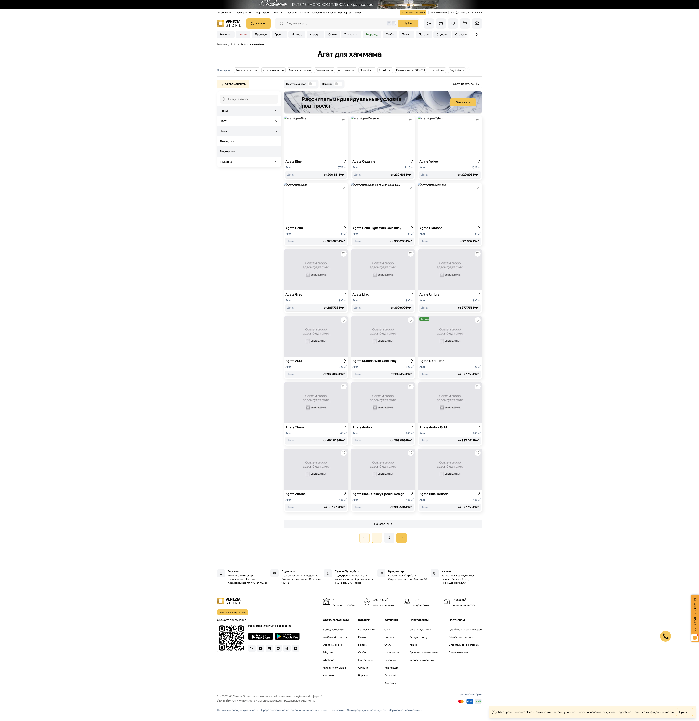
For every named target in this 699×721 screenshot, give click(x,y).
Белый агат (385, 70)
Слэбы (390, 34)
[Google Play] (287, 636)
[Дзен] (278, 648)
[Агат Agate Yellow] (450, 148)
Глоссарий (390, 675)
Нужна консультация (335, 667)
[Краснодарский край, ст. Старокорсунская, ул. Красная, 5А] (403, 575)
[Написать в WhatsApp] (452, 12)
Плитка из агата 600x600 (410, 70)
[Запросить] (383, 102)
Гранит (279, 34)
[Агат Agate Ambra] (383, 414)
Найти (408, 23)
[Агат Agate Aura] (316, 347)
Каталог (261, 23)
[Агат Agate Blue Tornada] (450, 480)
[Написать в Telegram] (457, 12)
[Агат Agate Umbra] (450, 281)
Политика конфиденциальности (237, 710)
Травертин (351, 34)
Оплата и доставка (420, 629)
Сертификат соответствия (406, 710)
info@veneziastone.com (335, 637)
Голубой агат (456, 70)
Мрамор (296, 34)
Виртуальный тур (419, 637)
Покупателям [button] (243, 12)
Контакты (358, 12)
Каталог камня (366, 629)
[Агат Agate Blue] (316, 148)
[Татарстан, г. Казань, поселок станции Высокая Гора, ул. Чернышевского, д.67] (456, 577)
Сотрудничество (458, 652)
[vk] (252, 648)
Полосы (424, 34)
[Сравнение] (441, 23)
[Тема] (429, 23)
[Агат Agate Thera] (316, 414)
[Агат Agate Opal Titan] (450, 347)
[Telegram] (287, 648)
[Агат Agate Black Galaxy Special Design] (383, 480)
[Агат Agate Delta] (316, 214)
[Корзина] (465, 23)
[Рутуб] (269, 648)
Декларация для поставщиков (366, 710)
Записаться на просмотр (413, 12)
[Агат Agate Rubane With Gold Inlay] (383, 347)
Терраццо (372, 34)
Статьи (388, 644)
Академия (304, 12)
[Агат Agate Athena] (316, 480)
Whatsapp (328, 660)
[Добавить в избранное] (344, 121)
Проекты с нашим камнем (424, 652)
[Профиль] (477, 23)
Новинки (226, 34)
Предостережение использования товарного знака (294, 710)
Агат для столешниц (247, 70)
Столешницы (365, 660)
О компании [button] (224, 12)
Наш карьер (345, 12)
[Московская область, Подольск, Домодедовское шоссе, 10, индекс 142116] (296, 577)
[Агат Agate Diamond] (450, 214)
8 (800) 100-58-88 (333, 629)
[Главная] (229, 23)
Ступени (442, 34)
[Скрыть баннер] (695, 4)
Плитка (406, 34)
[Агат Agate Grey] (316, 281)
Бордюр (363, 675)
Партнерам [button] (262, 12)
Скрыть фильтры (235, 84)
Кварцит (315, 34)
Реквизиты (337, 710)
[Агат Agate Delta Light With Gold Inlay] (383, 214)
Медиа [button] (278, 12)
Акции (243, 34)
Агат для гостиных (273, 70)
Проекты (292, 12)
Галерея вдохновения (324, 12)
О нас (387, 629)
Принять (684, 712)
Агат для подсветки (300, 70)
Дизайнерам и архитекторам (465, 629)
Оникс (332, 34)
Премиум (261, 34)
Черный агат (367, 70)
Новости (389, 637)
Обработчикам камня (461, 637)
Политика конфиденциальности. (654, 712)
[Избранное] (453, 23)
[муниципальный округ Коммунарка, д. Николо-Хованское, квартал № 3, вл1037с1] (242, 577)
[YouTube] (260, 648)
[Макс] (295, 648)
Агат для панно (346, 70)
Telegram (328, 652)
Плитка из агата (324, 70)
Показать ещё (383, 524)
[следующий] (401, 538)
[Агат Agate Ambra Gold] (450, 414)
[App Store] (260, 636)
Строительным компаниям (464, 644)
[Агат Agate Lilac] (383, 281)
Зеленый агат (437, 70)
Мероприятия (392, 652)
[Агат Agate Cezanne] (383, 148)
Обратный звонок (438, 12)
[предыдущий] (477, 34)
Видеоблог (390, 660)
